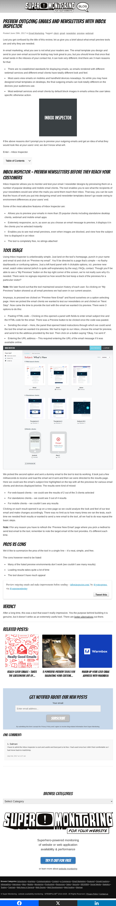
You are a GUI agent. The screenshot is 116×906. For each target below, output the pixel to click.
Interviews (16, 884)
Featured (91, 881)
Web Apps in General (25, 887)
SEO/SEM (85, 884)
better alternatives (83, 616)
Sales (68, 884)
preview (80, 33)
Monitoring (39, 884)
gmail (62, 33)
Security (75, 884)
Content (55, 881)
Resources (60, 884)
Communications (44, 881)
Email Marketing (36, 33)
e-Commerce (65, 881)
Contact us (103, 894)
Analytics (31, 881)
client (56, 33)
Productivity (49, 884)
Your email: (58, 703)
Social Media (95, 884)
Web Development (55, 887)
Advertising (21, 881)
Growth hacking (102, 881)
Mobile (30, 884)
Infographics (6, 884)
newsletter (71, 33)
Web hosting (69, 887)
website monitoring (68, 868)
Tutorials (11, 887)
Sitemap (79, 887)
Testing (4, 887)
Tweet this (101, 594)
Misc (24, 884)
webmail (89, 33)
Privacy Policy (46, 726)
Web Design (41, 887)
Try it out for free (58, 860)
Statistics (106, 884)
